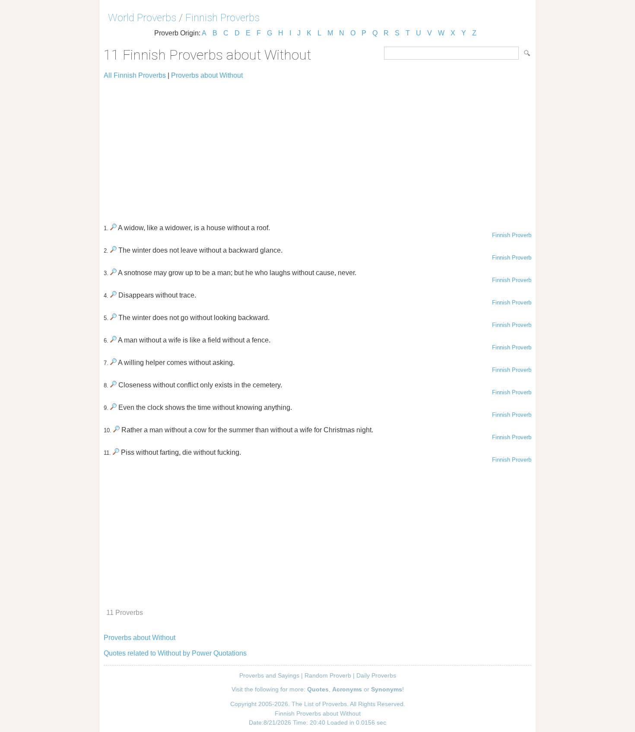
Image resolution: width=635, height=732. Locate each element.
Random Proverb (328, 675)
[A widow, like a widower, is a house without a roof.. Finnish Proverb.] (113, 227)
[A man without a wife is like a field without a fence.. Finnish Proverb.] (113, 340)
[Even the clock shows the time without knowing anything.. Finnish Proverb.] (113, 407)
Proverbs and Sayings (269, 675)
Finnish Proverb (511, 235)
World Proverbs (142, 18)
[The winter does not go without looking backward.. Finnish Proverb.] (113, 317)
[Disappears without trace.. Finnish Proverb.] (113, 295)
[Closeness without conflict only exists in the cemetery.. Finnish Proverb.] (113, 385)
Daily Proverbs (376, 675)
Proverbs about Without (207, 75)
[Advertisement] (317, 147)
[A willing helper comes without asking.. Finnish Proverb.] (113, 362)
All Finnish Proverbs (135, 75)
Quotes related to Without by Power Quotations (175, 653)
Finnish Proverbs (222, 18)
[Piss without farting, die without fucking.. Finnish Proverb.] (116, 452)
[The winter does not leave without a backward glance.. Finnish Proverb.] (113, 250)
